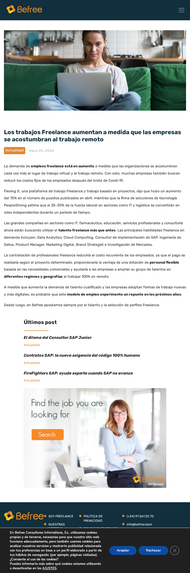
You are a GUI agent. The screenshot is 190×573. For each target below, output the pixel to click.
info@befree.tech (139, 524)
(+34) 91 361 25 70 (140, 516)
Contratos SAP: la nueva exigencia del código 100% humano (82, 355)
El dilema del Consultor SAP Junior (58, 337)
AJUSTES (49, 568)
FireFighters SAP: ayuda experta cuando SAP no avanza (78, 373)
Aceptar (123, 550)
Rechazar (153, 550)
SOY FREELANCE (60, 516)
